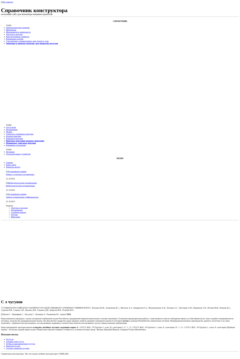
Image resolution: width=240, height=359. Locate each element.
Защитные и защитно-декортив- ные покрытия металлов (32, 43)
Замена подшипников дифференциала (22, 197)
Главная (9, 163)
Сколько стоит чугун (15, 342)
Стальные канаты (18, 212)
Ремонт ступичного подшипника (20, 174)
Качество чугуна (13, 346)
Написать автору (13, 167)
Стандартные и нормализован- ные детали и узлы (27, 41)
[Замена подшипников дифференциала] (16, 194)
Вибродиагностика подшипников (20, 186)
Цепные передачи (13, 136)
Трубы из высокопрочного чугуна (20, 344)
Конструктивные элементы (17, 37)
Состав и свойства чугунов (17, 348)
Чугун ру (10, 339)
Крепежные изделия (14, 39)
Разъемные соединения (16, 145)
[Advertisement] (14, 84)
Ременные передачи (14, 139)
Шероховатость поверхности (18, 32)
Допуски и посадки (14, 34)
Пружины (10, 152)
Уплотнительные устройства (18, 154)
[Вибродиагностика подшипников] (21, 183)
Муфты (9, 132)
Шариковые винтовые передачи (21, 143)
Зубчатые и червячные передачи (19, 134)
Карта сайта (11, 165)
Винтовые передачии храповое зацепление (25, 141)
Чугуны (14, 215)
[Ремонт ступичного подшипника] (16, 172)
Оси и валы (11, 127)
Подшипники (12, 130)
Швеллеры (15, 217)
